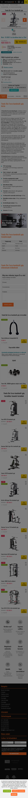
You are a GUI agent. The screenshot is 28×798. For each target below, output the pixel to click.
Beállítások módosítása (18, 791)
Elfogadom (7, 791)
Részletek (14, 794)
